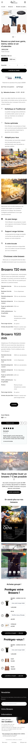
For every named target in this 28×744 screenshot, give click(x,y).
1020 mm (12, 59)
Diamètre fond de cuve (6, 287)
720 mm (4, 59)
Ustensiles (13, 624)
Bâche (12, 611)
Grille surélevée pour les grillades (7, 312)
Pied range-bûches (6, 323)
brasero (16, 102)
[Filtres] (21, 423)
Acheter (14, 404)
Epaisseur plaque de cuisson (7, 302)
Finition (3, 316)
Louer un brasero (14, 492)
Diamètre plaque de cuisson (7, 297)
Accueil (3, 6)
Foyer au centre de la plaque (7, 307)
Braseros (10, 6)
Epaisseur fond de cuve (6, 292)
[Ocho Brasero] (14, 2)
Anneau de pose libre (7, 327)
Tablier (12, 666)
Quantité (3, 65)
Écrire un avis (10, 423)
